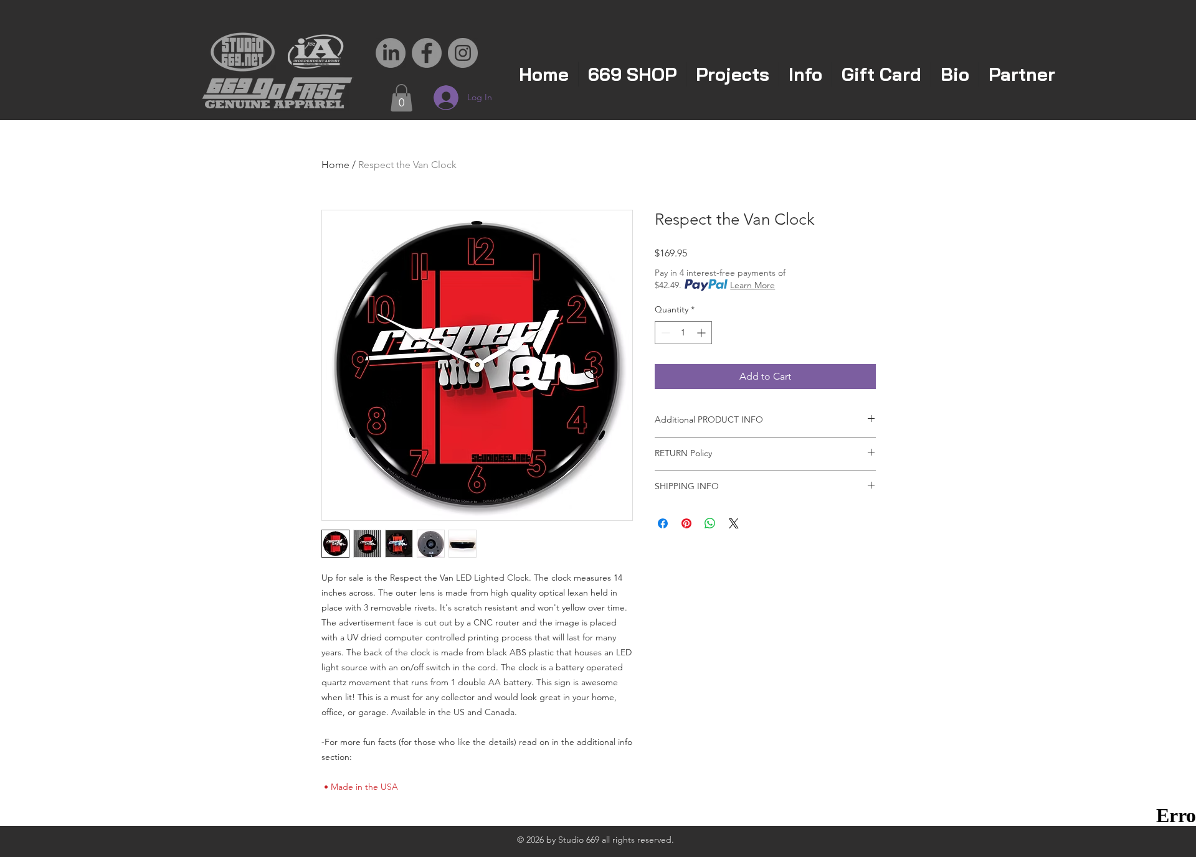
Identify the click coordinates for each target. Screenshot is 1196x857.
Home (335, 165)
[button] (401, 97)
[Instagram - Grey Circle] (463, 53)
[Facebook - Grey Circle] (427, 53)
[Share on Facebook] (662, 523)
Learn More (752, 285)
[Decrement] (664, 333)
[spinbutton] (683, 333)
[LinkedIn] (391, 53)
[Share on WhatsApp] (710, 523)
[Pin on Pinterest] (686, 523)
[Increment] (702, 333)
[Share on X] (733, 523)
